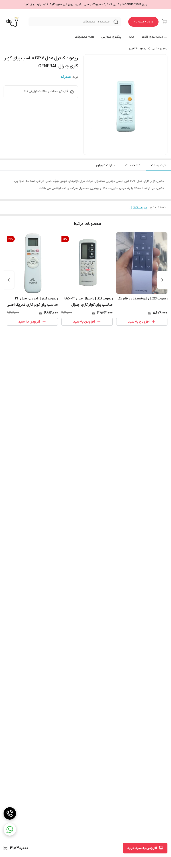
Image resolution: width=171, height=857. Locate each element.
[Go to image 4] (118, 150)
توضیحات (158, 165)
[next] (8, 280)
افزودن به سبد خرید (142, 848)
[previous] (162, 280)
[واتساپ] (10, 829)
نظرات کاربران (105, 165)
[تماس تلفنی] (10, 813)
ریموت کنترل (137, 48)
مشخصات (132, 165)
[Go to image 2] (125, 150)
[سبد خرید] (164, 21)
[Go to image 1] (130, 150)
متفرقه (66, 77)
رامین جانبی (159, 48)
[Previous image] (89, 104)
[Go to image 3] (122, 150)
